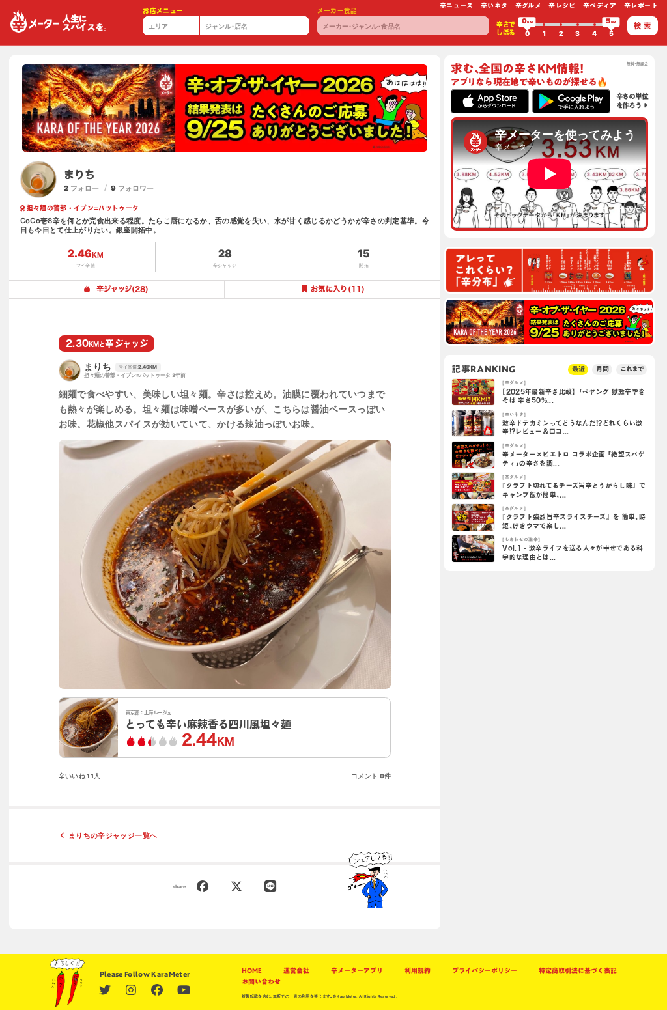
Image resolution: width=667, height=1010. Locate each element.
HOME (252, 971)
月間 (602, 369)
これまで (632, 369)
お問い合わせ (261, 982)
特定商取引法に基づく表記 (578, 971)
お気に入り (338, 288)
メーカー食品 (337, 11)
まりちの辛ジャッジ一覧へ (112, 835)
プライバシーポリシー (484, 971)
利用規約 (417, 971)
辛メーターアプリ (357, 971)
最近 (578, 369)
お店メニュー (163, 11)
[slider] (527, 24)
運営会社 (296, 971)
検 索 (642, 25)
